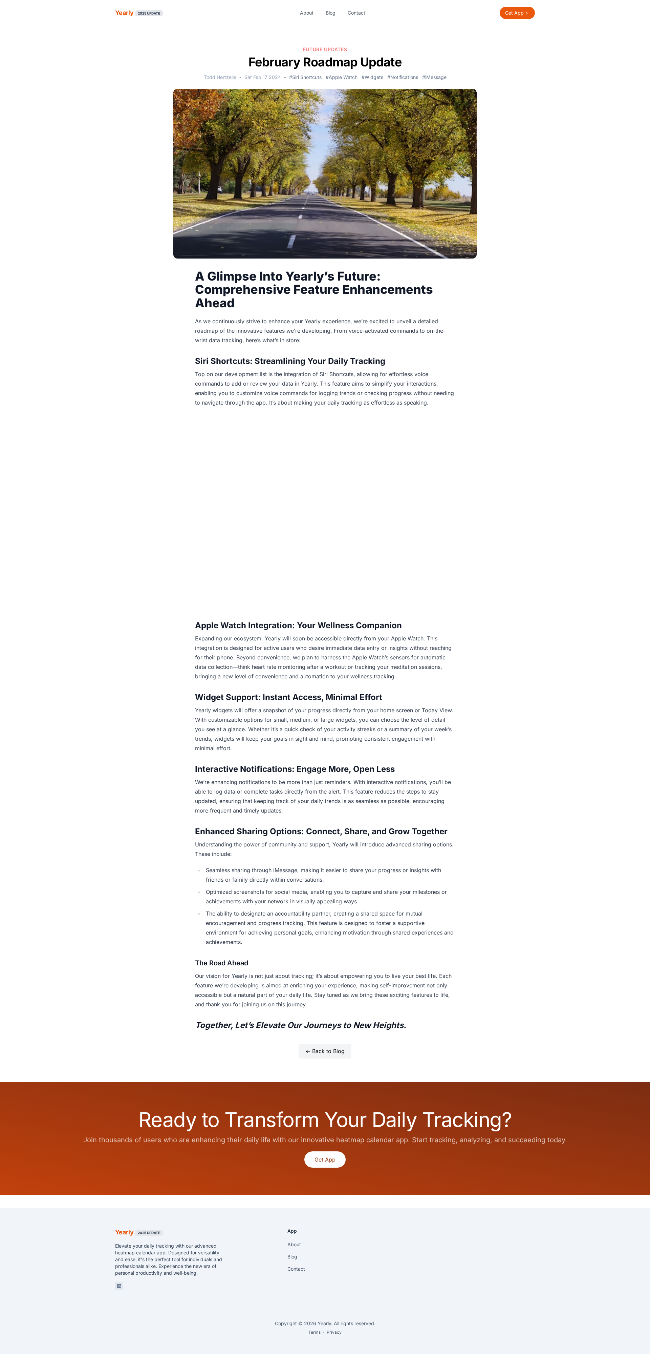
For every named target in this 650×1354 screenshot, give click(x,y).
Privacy (334, 1332)
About (306, 13)
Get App (325, 1159)
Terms (314, 1332)
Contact (356, 13)
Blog (330, 13)
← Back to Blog (325, 1051)
